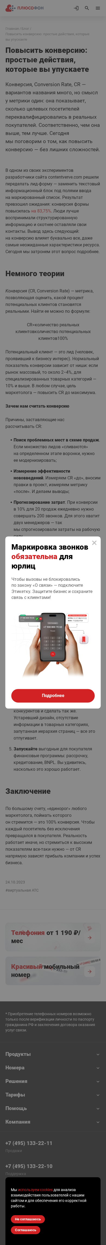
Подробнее (53, 695)
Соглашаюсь (25, 1230)
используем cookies (35, 1190)
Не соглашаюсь (28, 1219)
